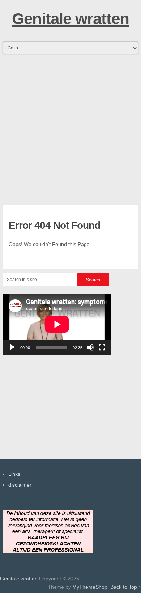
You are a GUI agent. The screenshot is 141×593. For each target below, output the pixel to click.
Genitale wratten (70, 18)
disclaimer (19, 485)
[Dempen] (90, 347)
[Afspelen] (12, 347)
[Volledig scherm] (102, 347)
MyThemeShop (89, 587)
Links (14, 474)
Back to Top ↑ (125, 587)
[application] (57, 324)
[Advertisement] (70, 127)
